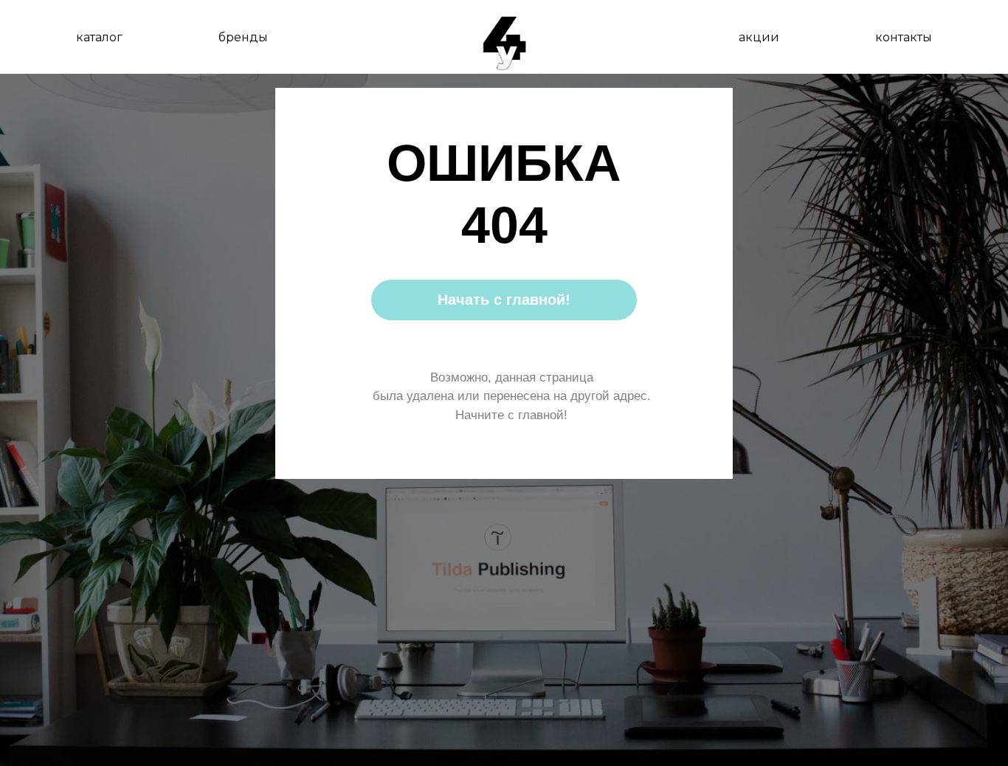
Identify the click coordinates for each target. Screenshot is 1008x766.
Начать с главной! (504, 299)
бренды (243, 37)
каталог (99, 37)
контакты (903, 37)
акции (759, 37)
